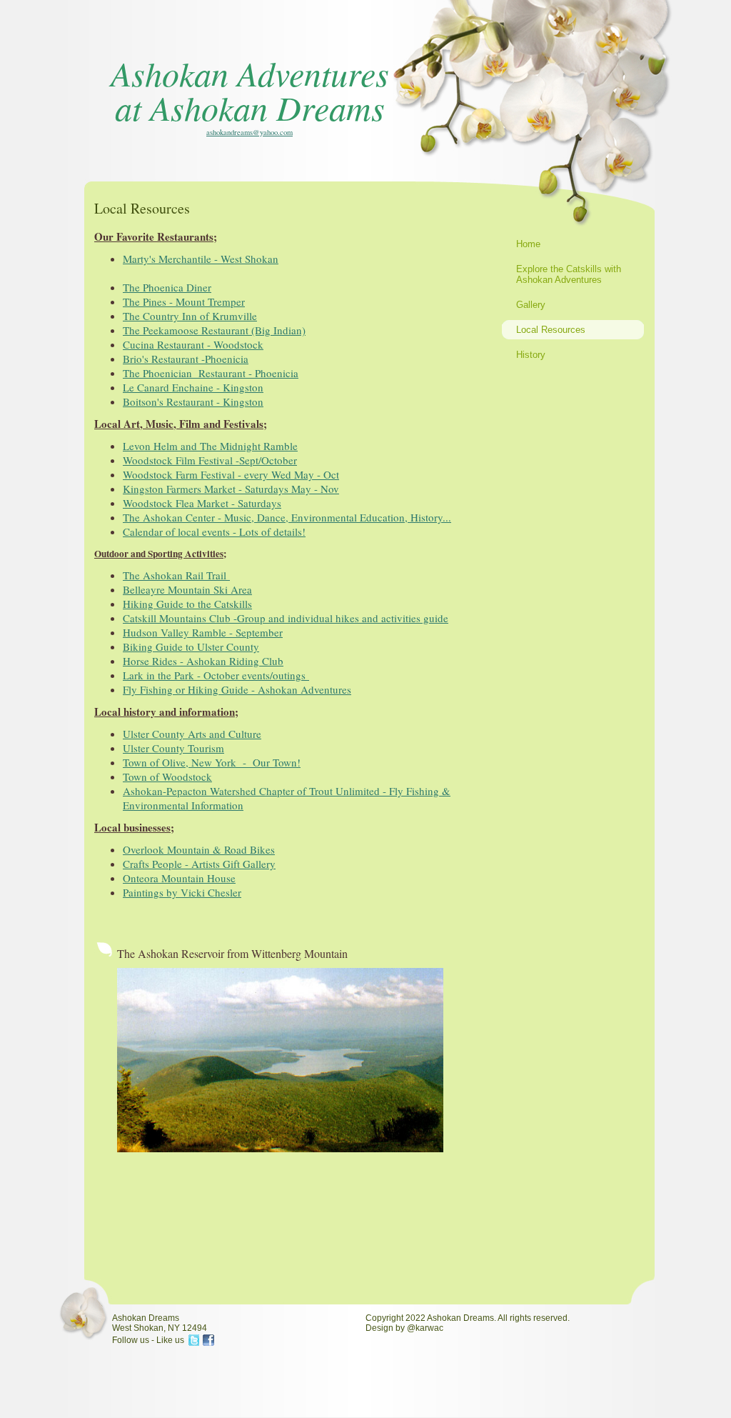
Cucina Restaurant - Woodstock (193, 344)
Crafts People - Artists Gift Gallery (199, 864)
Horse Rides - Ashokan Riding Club (203, 661)
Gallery (530, 304)
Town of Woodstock (167, 776)
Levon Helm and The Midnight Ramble (210, 446)
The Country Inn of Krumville (190, 316)
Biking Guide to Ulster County (191, 646)
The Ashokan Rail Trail (176, 575)
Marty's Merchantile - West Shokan (200, 258)
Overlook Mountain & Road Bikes (199, 849)
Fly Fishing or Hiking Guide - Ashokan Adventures (237, 689)
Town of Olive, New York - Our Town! (212, 762)
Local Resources (550, 329)
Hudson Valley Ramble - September (203, 632)
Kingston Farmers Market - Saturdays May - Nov (231, 488)
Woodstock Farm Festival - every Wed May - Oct (231, 474)
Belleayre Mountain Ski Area (187, 589)
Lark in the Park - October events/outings (216, 675)
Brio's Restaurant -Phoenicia (185, 358)
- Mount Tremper (184, 301)
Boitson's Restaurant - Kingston (193, 401)
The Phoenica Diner (167, 287)
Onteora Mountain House (179, 878)
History (530, 354)
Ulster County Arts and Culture (192, 734)
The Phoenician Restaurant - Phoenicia (210, 373)
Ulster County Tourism (173, 748)
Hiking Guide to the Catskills (187, 603)
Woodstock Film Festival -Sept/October (210, 460)
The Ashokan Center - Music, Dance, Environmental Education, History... (287, 517)
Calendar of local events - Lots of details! (214, 531)
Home (528, 244)
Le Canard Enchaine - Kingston (193, 387)
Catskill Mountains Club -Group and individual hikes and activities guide (285, 618)
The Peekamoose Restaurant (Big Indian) (214, 330)
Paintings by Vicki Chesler (182, 892)
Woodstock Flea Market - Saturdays (202, 503)
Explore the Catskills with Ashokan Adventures (568, 274)
